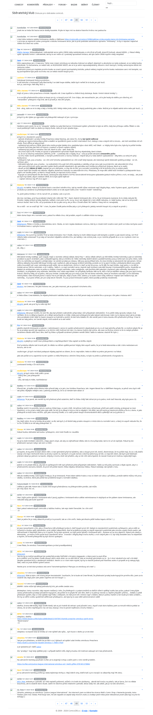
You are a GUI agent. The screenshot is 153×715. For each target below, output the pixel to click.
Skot (19, 525)
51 (87, 20)
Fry (18, 325)
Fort (19, 212)
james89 (20, 114)
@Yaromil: (21, 554)
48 (71, 20)
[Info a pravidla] (140, 13)
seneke (20, 657)
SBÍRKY (84, 4)
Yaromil (20, 583)
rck (18, 123)
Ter (18, 629)
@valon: (20, 286)
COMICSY (19, 4)
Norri (19, 505)
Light (19, 232)
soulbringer (22, 134)
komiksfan (21, 27)
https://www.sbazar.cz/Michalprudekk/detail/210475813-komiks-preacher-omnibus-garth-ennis (55, 619)
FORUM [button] (62, 4)
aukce (38, 647)
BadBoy (20, 385)
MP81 (19, 551)
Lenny (19, 542)
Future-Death (22, 484)
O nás (84, 710)
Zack (19, 60)
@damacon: (22, 224)
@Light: (20, 187)
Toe (18, 49)
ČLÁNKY (95, 4)
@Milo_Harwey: (23, 52)
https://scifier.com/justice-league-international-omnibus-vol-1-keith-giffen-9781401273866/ (53, 664)
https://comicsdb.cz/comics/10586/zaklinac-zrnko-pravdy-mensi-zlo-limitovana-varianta (99, 39)
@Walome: (21, 235)
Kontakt (93, 710)
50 (82, 20)
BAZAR (74, 4)
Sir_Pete (20, 690)
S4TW (19, 495)
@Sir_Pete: (21, 681)
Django (20, 429)
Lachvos (20, 77)
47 (66, 20)
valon (19, 245)
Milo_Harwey (22, 90)
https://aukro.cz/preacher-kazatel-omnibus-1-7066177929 (40, 642)
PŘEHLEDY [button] (48, 4)
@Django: (21, 399)
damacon (21, 254)
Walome (20, 185)
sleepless (21, 573)
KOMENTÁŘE (33, 4)
